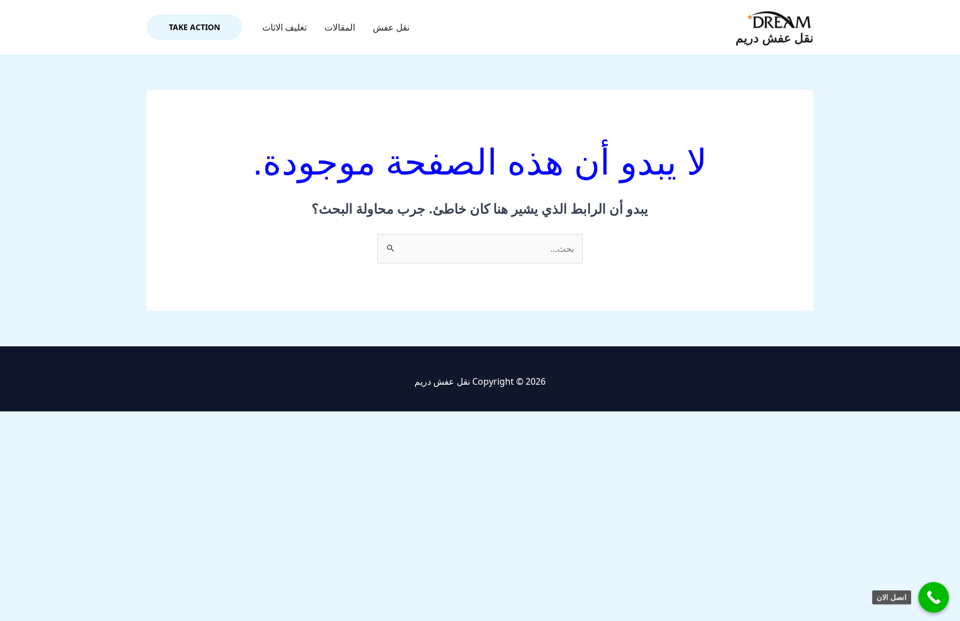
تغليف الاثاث (284, 27)
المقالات (339, 27)
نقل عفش (391, 27)
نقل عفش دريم (774, 38)
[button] (194, 27)
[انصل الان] (933, 597)
